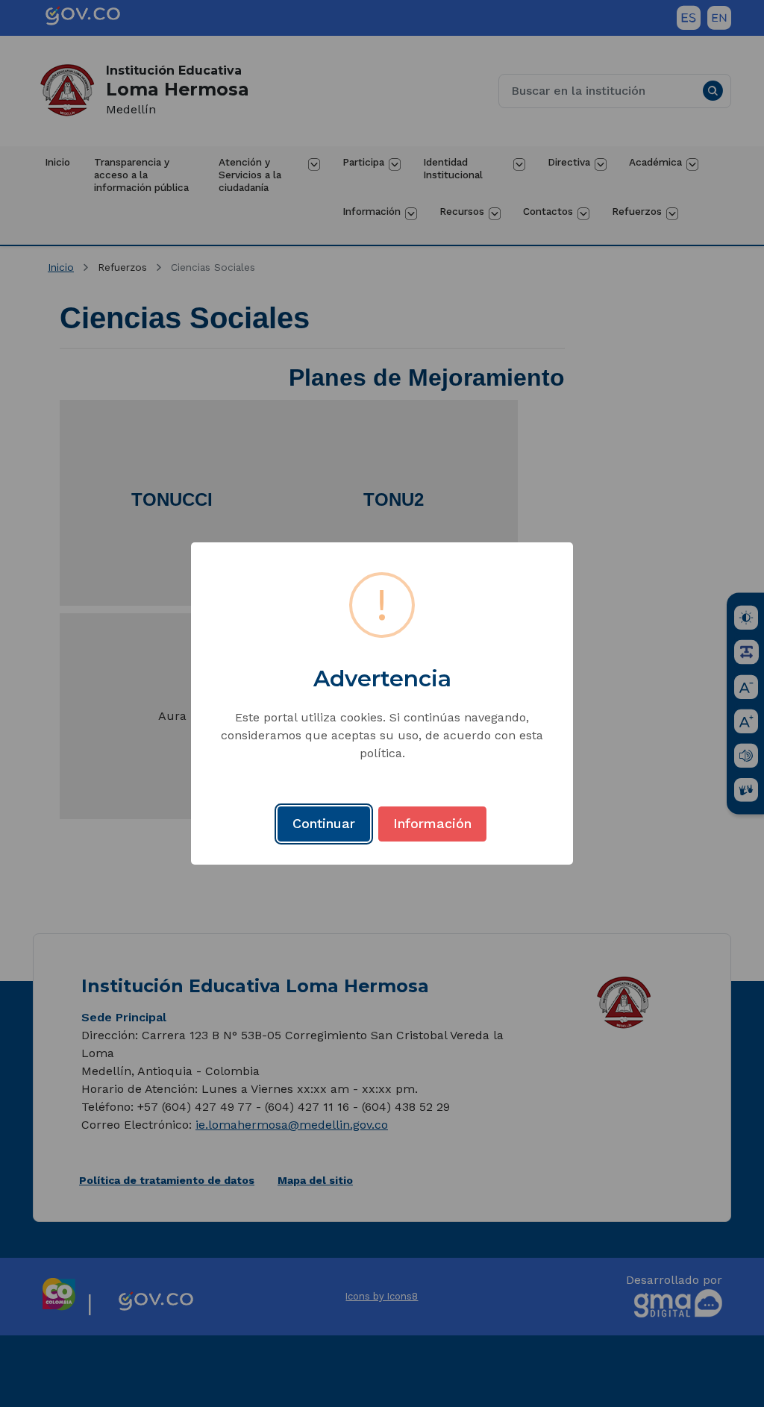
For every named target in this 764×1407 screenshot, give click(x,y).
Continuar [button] (323, 823)
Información (432, 823)
